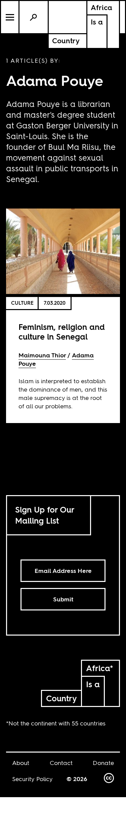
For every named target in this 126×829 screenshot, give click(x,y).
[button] (10, 17)
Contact (61, 763)
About (20, 763)
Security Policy (32, 779)
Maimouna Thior (42, 355)
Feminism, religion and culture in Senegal (61, 331)
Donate (103, 763)
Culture (22, 302)
